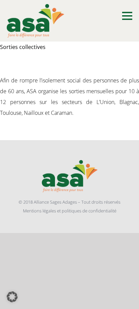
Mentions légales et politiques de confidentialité (69, 211)
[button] (12, 297)
